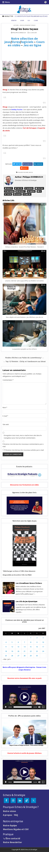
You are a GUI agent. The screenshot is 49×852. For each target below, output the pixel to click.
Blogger (18, 194)
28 (24, 656)
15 (31, 647)
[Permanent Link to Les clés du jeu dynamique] (9, 606)
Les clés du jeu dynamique (26, 601)
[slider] (23, 707)
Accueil (16, 25)
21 (24, 651)
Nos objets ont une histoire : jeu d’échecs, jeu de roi (24, 317)
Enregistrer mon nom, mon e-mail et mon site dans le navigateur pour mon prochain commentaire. (23, 436)
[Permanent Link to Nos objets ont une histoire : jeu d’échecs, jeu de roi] (24, 299)
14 (24, 647)
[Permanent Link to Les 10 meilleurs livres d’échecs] (9, 588)
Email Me (27, 194)
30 (37, 656)
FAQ (16, 814)
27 (18, 656)
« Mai (4, 659)
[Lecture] (6, 707)
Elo (29, 20)
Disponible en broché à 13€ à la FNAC (17, 575)
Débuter (13, 20)
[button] (24, 697)
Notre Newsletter (12, 842)
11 (6, 647)
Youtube (40, 188)
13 (18, 647)
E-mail (5, 416)
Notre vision (9, 811)
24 (43, 651)
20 (18, 651)
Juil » (9, 659)
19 (12, 651)
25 (6, 656)
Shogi (31, 172)
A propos (7, 814)
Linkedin (39, 164)
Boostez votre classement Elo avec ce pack (24, 678)
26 (12, 656)
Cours (36, 20)
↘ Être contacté (11, 838)
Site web (6, 424)
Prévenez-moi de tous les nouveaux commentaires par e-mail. (23, 445)
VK (40, 191)
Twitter (18, 164)
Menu (7, 2)
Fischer (25, 172)
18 (6, 651)
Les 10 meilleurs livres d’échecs (29, 583)
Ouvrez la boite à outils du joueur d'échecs (24, 753)
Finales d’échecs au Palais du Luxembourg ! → (24, 357)
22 (31, 651)
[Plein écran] (43, 707)
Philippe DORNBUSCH (19, 32)
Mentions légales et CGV (16, 829)
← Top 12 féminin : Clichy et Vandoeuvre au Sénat (24, 361)
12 (12, 647)
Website (9, 188)
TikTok (8, 194)
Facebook (28, 164)
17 (43, 647)
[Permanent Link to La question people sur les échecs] (24, 333)
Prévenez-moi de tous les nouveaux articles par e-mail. (24, 450)
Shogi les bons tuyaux (24, 29)
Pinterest (21, 191)
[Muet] (39, 707)
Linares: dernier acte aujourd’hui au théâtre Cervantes (24, 281)
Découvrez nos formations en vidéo (24, 485)
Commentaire (8, 380)
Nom (5, 407)
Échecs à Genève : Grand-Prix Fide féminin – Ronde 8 (24, 247)
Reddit (25, 168)
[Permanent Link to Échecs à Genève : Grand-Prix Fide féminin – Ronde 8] (24, 223)
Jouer (22, 20)
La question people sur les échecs (24, 349)
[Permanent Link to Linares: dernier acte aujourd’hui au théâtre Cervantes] (24, 264)
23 (37, 651)
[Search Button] (45, 2)
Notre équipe (10, 825)
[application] (24, 697)
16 (37, 647)
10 (43, 642)
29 (31, 656)
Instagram (10, 191)
